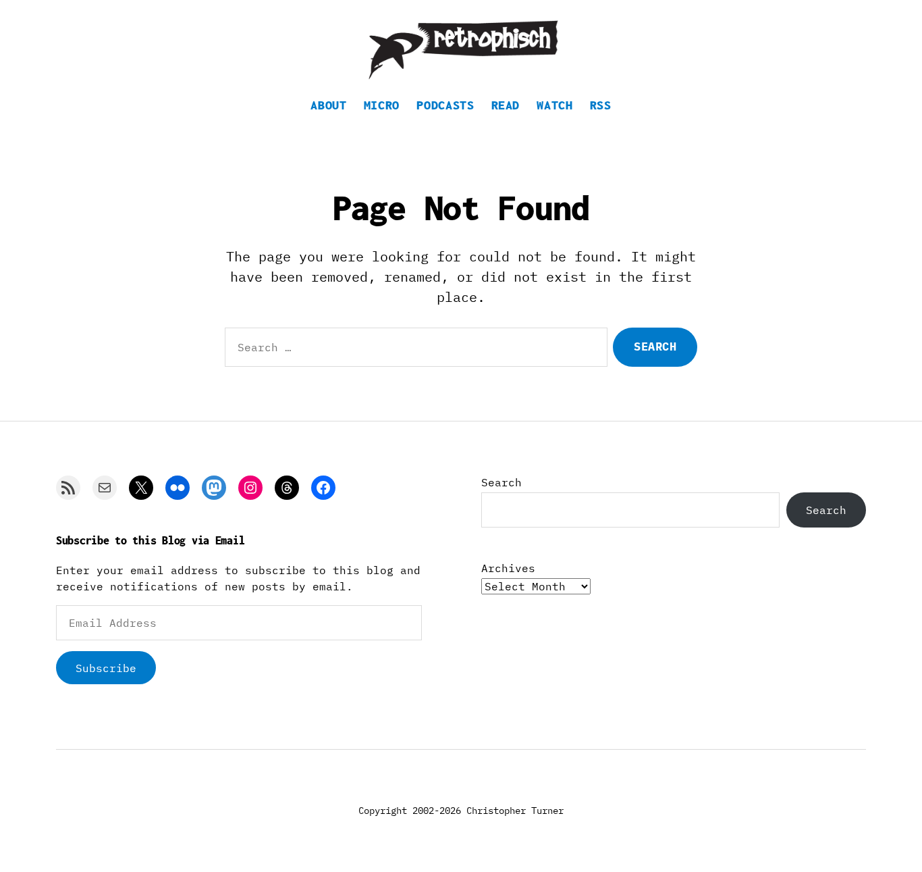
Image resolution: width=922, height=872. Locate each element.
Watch (554, 105)
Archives (508, 568)
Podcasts (445, 105)
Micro (382, 105)
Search (501, 482)
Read (505, 105)
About (328, 105)
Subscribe (106, 668)
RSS (601, 105)
